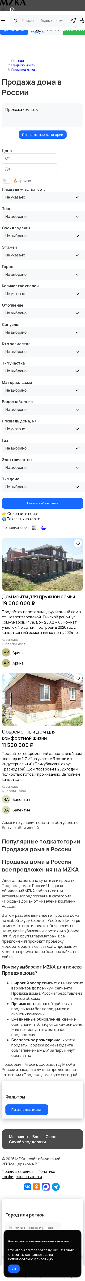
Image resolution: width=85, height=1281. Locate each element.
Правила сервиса (18, 1171)
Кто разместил (16, 343)
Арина (18, 652)
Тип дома (10, 479)
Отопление (12, 305)
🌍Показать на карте (21, 518)
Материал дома (17, 382)
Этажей (9, 247)
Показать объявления (42, 503)
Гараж (8, 266)
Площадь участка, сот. (23, 189)
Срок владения (16, 228)
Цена (7, 150)
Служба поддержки (27, 1141)
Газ (5, 440)
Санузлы (10, 324)
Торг (6, 208)
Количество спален (20, 285)
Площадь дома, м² (19, 421)
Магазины (18, 1136)
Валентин (21, 799)
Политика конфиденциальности (28, 1174)
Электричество (17, 459)
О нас (51, 1136)
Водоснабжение (17, 401)
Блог (36, 1136)
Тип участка (13, 363)
